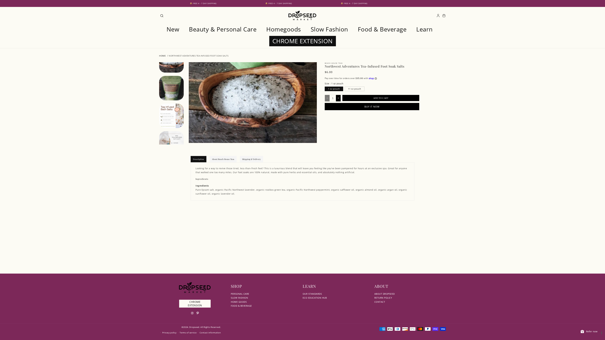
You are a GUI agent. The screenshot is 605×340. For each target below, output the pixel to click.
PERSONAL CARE (240, 293)
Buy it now (372, 106)
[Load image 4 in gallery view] (171, 143)
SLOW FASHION (239, 297)
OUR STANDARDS (312, 293)
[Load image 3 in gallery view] (171, 116)
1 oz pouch (334, 88)
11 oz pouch (354, 88)
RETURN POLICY (383, 297)
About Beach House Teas (223, 159)
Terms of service (188, 332)
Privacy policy (169, 332)
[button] (161, 15)
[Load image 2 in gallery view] (171, 88)
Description (198, 159)
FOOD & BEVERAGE (241, 305)
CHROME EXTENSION (195, 303)
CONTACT (379, 301)
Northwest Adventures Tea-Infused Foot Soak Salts (198, 55)
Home (162, 55)
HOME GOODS (239, 301)
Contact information (210, 332)
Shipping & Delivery (251, 159)
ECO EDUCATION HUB (315, 297)
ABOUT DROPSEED (384, 293)
